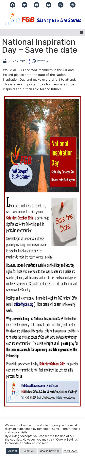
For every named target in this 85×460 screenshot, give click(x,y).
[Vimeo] (36, 5)
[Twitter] (24, 5)
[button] (81, 32)
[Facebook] (12, 5)
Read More (70, 451)
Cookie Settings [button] (50, 450)
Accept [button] (12, 450)
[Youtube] (48, 5)
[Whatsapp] (60, 5)
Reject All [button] (28, 450)
